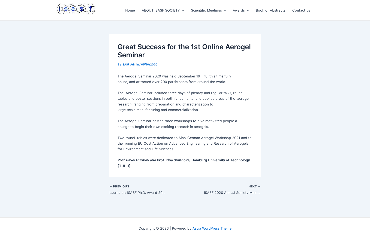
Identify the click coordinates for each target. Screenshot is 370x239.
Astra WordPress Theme (211, 228)
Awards (239, 10)
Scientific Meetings (206, 10)
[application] (182, 10)
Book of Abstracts (270, 10)
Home (130, 10)
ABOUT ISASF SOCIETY (161, 10)
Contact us (301, 10)
